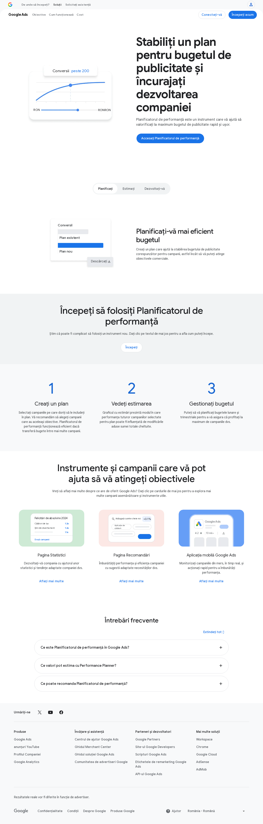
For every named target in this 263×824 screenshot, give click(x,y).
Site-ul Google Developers (155, 747)
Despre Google (94, 811)
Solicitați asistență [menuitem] (78, 4)
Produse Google (123, 811)
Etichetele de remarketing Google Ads (160, 764)
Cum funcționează (61, 14)
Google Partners (147, 739)
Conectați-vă (212, 15)
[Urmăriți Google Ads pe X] (39, 712)
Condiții (73, 811)
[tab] (105, 189)
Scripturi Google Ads (150, 754)
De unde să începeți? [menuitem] (35, 4)
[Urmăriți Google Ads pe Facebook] (61, 712)
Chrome (202, 747)
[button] (131, 647)
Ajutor (176, 811)
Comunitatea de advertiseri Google (101, 762)
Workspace (204, 739)
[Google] (21, 811)
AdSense (202, 762)
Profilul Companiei (27, 754)
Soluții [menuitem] (57, 4)
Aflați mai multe (51, 581)
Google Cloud (206, 754)
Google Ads (22, 739)
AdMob (201, 769)
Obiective (39, 14)
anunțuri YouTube (26, 747)
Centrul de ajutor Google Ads (96, 739)
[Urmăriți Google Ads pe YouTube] (50, 712)
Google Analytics (26, 762)
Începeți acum (243, 15)
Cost (80, 14)
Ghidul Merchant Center (93, 747)
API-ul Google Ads (148, 774)
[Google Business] (10, 5)
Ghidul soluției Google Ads (94, 754)
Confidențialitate (50, 811)
